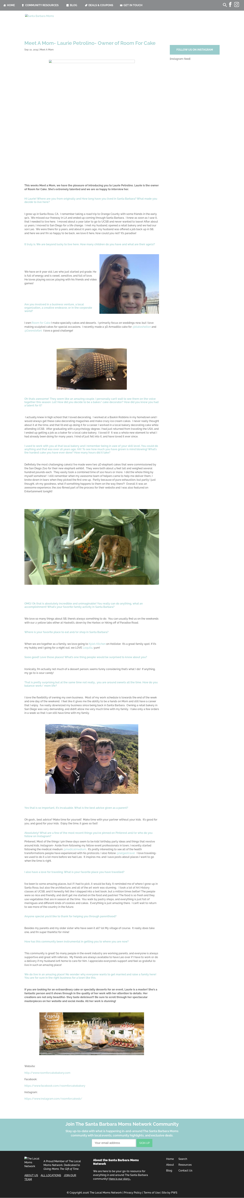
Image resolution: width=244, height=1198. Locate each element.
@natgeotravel (126, 853)
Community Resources (42, 5)
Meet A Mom (47, 49)
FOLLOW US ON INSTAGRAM (194, 49)
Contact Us (185, 1170)
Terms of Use (152, 1192)
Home (11, 5)
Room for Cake (41, 322)
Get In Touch (132, 5)
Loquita (87, 647)
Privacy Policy (133, 1192)
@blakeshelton (141, 326)
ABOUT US (31, 1175)
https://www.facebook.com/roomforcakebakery (54, 1085)
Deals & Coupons (100, 5)
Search (182, 1159)
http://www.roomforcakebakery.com (47, 1072)
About (170, 1164)
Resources (185, 1164)
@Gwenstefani (33, 330)
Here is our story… (120, 1178)
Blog (73, 5)
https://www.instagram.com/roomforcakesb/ (53, 1098)
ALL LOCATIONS (51, 1175)
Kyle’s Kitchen (97, 643)
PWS (174, 1192)
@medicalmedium (74, 849)
